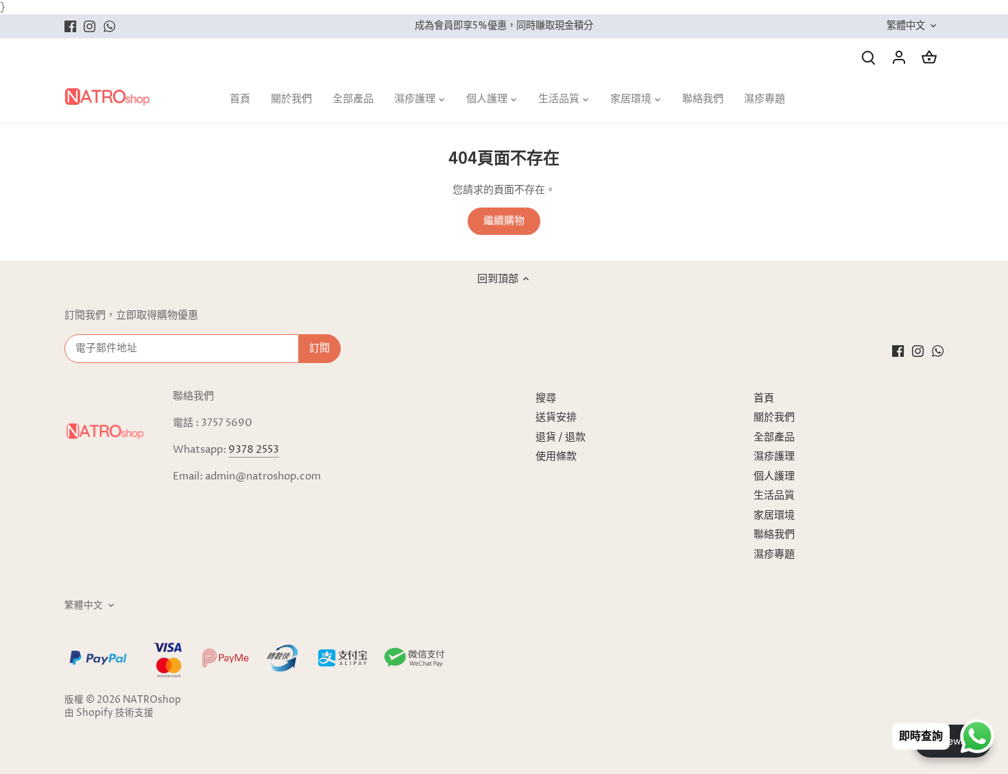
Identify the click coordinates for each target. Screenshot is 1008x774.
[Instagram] (89, 26)
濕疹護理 (774, 456)
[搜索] (869, 57)
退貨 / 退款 (561, 437)
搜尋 (546, 398)
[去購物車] (929, 57)
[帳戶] (899, 57)
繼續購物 (504, 221)
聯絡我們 (774, 534)
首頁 (764, 398)
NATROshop (152, 700)
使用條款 (556, 456)
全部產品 (774, 437)
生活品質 (774, 495)
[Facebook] (70, 26)
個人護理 (774, 476)
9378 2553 (253, 449)
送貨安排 (556, 417)
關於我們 (774, 417)
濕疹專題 (774, 554)
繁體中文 (906, 26)
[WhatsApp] (109, 26)
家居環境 (774, 515)
